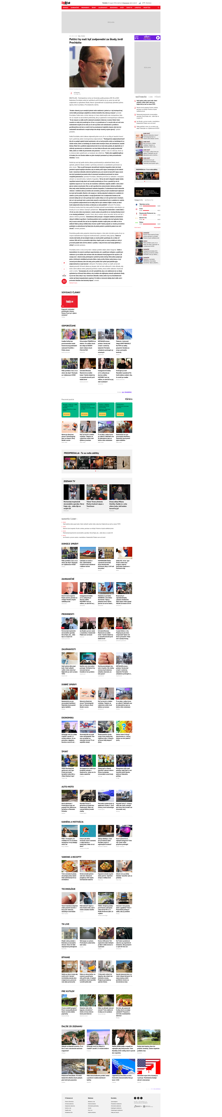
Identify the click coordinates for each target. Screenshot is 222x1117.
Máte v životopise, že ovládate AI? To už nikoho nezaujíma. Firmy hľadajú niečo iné (69, 841)
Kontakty (113, 1098)
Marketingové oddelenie (117, 1110)
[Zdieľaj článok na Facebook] (64, 269)
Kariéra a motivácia (72, 821)
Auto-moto (68, 786)
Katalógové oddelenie (116, 1108)
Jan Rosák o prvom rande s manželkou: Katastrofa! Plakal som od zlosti (84, 537)
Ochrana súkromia (69, 1104)
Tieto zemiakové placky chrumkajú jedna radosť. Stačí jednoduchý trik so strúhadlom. (69, 877)
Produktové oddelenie (116, 1104)
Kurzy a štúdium (65, 846)
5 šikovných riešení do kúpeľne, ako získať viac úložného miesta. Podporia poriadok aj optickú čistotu (105, 978)
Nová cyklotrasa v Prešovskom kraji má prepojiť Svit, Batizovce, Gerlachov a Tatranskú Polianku (69, 807)
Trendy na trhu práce (84, 848)
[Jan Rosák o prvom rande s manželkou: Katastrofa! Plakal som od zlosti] (88, 623)
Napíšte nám (68, 1110)
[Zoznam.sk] (138, 1107)
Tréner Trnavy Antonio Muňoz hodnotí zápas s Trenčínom (95, 504)
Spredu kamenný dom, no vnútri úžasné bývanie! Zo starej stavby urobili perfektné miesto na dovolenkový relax (124, 978)
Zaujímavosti (102, 7)
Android (81, 911)
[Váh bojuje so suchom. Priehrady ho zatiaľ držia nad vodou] (88, 933)
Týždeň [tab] (157, 97)
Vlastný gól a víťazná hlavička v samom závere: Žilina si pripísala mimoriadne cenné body (106, 771)
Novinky (118, 811)
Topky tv (129, 7)
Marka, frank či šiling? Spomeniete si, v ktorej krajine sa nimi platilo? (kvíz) (123, 737)
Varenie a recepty (71, 856)
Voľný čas (146, 7)
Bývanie (66, 957)
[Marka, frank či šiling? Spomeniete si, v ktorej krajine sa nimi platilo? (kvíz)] (124, 727)
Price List (90, 1110)
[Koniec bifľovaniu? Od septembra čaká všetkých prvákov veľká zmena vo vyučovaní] (106, 933)
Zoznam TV (69, 481)
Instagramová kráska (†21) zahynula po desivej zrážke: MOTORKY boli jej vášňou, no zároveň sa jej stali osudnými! (87, 599)
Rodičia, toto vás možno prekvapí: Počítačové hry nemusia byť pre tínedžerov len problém (87, 669)
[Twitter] (141, 1098)
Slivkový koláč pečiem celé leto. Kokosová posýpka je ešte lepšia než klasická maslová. (86, 877)
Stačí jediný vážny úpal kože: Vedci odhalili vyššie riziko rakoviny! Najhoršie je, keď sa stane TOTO (91, 524)
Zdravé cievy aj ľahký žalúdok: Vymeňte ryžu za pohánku (124, 876)
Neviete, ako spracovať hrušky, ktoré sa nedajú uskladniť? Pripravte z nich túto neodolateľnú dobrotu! (123, 1012)
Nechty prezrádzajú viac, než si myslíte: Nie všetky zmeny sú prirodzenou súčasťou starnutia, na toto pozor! (106, 670)
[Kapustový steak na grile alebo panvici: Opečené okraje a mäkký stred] (106, 866)
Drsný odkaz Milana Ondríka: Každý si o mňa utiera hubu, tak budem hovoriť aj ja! (118, 505)
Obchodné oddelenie (116, 1106)
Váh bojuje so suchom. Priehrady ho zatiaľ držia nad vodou (87, 943)
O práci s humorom (120, 846)
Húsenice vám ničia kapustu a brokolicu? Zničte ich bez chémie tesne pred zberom (86, 1011)
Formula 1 (82, 776)
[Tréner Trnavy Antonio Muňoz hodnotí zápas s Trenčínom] (97, 492)
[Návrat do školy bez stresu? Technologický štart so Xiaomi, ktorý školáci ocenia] (88, 694)
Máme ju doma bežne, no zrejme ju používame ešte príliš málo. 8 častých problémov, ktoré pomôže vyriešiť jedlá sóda (88, 978)
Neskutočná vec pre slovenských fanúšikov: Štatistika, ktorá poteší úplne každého (123, 437)
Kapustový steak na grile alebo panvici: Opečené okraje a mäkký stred (105, 876)
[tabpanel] (147, 114)
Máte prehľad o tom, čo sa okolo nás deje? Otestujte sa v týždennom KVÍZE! (70, 562)
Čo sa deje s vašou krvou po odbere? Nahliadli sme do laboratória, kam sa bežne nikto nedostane (106, 437)
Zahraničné (75, 7)
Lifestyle (138, 7)
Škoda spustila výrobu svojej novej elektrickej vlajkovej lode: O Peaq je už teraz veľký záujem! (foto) (105, 738)
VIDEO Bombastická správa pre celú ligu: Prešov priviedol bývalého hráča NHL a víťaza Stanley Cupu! (68, 772)
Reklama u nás (91, 1101)
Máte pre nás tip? (115, 1112)
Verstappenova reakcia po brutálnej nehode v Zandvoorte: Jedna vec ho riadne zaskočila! (88, 771)
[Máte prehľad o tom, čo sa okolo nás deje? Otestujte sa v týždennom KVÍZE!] (70, 553)
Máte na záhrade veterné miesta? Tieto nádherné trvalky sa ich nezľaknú (106, 1010)
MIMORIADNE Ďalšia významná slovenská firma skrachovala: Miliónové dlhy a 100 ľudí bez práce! (106, 564)
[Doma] (136, 218)
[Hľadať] (158, 7)
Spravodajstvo (114, 1101)
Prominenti (85, 7)
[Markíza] (136, 204)
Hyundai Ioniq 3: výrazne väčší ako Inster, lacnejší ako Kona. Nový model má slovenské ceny (124, 806)
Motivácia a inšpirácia (102, 846)
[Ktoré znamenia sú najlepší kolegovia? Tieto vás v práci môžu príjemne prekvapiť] (124, 831)
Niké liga (100, 776)
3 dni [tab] (150, 97)
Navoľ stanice (137, 227)
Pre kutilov (68, 991)
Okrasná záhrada (65, 1015)
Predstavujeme (83, 813)
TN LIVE (65, 924)
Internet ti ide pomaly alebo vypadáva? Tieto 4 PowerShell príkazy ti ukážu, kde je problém (123, 908)
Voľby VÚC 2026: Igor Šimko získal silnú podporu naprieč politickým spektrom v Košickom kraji (123, 564)
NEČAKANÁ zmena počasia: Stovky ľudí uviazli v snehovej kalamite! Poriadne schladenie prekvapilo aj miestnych (123, 670)
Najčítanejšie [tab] (141, 97)
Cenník (89, 1108)
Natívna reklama (92, 1112)
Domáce (65, 7)
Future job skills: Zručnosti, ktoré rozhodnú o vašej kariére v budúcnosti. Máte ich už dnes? (88, 842)
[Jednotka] (136, 213)
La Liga (117, 778)
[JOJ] (136, 209)
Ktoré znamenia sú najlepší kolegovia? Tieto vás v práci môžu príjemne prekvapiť (124, 841)
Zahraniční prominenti (121, 640)
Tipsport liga (64, 778)
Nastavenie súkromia (70, 1106)
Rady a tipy (100, 879)
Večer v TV (149, 200)
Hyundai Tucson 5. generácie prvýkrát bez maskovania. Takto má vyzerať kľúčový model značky (87, 807)
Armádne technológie (102, 915)
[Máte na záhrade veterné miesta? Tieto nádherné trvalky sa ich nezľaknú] (106, 1000)
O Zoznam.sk (69, 1098)
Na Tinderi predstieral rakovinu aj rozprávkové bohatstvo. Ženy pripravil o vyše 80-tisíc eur (123, 944)
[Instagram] (138, 1098)
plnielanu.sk (100, 709)
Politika (63, 317)
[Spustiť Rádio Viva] (147, 36)
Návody (117, 913)
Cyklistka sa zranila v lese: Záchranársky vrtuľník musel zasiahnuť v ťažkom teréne (87, 563)
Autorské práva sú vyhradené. (141, 1103)
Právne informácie (69, 1101)
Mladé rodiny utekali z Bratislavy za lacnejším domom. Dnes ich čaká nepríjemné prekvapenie (69, 944)
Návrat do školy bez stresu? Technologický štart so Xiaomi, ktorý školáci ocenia (68, 437)
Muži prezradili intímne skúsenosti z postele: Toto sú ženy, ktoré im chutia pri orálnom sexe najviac (151, 192)
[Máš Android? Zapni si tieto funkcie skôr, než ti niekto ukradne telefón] (88, 898)
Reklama (90, 1098)
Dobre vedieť (64, 442)
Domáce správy (70, 543)
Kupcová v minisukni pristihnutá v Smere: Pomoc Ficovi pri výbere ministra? (69, 312)
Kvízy (122, 7)
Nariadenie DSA (68, 1112)
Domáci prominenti (66, 638)
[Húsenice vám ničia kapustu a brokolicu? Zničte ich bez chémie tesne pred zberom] (88, 1000)
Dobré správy (69, 684)
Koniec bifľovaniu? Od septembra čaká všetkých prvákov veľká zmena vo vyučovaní (105, 944)
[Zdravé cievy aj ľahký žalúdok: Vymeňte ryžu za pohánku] (124, 866)
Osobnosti (82, 636)
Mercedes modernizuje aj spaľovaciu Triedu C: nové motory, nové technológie (106, 805)
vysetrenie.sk (101, 675)
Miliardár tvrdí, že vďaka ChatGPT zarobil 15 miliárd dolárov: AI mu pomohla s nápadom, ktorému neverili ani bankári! (69, 738)
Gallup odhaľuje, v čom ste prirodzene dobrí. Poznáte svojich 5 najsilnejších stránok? (105, 841)
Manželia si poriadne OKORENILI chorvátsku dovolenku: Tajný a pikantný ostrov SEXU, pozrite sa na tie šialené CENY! (105, 599)
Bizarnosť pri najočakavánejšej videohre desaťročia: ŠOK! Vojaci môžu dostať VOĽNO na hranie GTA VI (123, 599)
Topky (79, 36)
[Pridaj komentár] (64, 263)
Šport (94, 7)
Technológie (68, 888)
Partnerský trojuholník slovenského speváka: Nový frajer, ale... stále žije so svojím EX (74, 505)
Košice (117, 570)
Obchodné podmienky (93, 1106)
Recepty (117, 1017)
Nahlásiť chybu (73, 283)
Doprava (63, 813)
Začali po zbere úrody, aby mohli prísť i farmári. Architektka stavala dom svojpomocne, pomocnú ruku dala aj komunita (70, 978)
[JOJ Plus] (136, 222)
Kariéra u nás (68, 1108)
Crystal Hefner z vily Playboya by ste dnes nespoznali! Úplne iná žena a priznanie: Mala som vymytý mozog (123, 635)
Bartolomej (126, 3)
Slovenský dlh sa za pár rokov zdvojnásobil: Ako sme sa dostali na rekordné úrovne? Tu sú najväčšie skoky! (87, 738)
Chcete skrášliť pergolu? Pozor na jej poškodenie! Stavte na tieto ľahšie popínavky (69, 1011)
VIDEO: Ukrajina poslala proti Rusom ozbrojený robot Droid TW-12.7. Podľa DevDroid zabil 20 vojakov (105, 909)
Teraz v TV (138, 200)
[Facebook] (135, 1098)
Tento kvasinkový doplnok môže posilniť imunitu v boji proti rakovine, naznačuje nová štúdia (70, 908)
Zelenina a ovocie (83, 1015)
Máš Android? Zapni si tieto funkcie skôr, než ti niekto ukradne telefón (87, 908)
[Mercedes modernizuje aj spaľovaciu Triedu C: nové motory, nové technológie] (106, 796)
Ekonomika (114, 7)
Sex (144, 189)
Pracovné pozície (68, 399)
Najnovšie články (69, 519)
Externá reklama (92, 1104)
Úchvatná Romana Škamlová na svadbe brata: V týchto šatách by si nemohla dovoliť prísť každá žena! (105, 635)
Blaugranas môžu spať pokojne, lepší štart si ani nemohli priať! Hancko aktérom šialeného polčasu (124, 772)
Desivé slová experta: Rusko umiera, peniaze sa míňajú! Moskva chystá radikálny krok (88, 528)
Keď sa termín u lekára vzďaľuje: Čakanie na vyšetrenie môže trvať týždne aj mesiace (87, 437)
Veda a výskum (65, 913)
